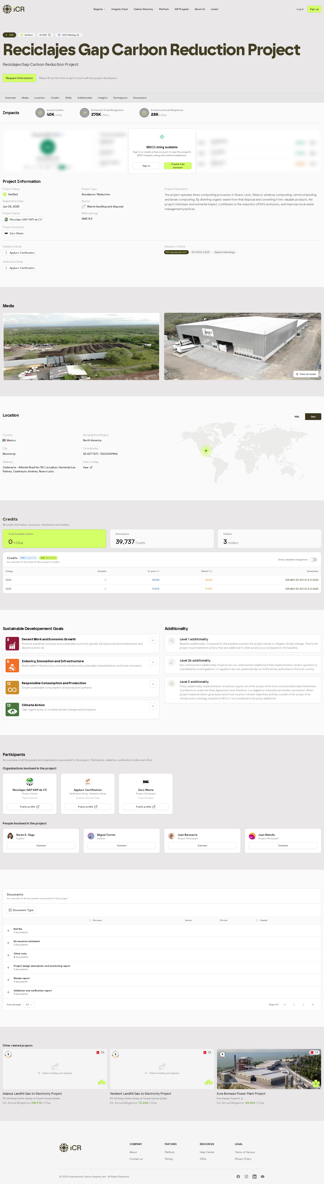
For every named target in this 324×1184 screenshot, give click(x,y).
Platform (164, 9)
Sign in (146, 165)
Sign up (314, 9)
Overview (10, 97)
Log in (300, 9)
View (85, 467)
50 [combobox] (27, 1004)
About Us (200, 9)
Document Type (23, 910)
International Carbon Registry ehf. (87, 1176)
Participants (120, 97)
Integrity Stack (120, 9)
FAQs (203, 1159)
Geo (313, 416)
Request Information (19, 78)
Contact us (136, 1159)
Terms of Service (245, 1152)
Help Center (207, 1152)
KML (297, 416)
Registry (98, 9)
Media (25, 97)
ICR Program (182, 9)
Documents (139, 97)
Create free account (177, 166)
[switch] (313, 560)
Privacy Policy (243, 1159)
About (133, 1152)
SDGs (68, 97)
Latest (214, 9)
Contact (41, 845)
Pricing (169, 1159)
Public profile (27, 806)
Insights (102, 97)
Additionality (85, 97)
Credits (55, 97)
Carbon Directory (143, 9)
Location (40, 97)
